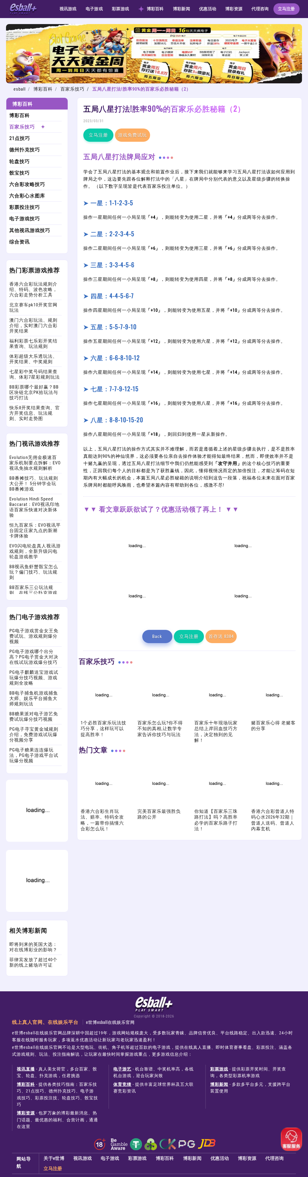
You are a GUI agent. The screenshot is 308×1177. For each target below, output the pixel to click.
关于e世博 (54, 1158)
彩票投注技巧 (24, 207)
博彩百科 (155, 8)
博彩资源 (233, 8)
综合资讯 (19, 242)
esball (20, 89)
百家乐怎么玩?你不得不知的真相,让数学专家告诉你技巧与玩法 (160, 728)
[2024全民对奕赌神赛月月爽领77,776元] (242, 567)
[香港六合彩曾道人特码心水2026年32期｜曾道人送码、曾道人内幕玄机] (273, 805)
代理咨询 (260, 8)
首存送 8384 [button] (221, 636)
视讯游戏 (68, 8)
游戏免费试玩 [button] (132, 135)
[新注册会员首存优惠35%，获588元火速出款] (242, 617)
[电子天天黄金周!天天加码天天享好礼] (154, 82)
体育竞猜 (122, 1084)
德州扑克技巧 (24, 150)
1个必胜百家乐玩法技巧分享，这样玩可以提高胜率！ (103, 728)
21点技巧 (19, 138)
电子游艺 (122, 1069)
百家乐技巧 (72, 89)
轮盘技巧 (19, 161)
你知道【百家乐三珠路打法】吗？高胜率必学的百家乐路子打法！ (216, 820)
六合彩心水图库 (27, 196)
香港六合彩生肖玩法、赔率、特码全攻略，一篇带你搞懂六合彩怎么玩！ (102, 820)
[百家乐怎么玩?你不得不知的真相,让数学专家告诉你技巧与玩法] (160, 716)
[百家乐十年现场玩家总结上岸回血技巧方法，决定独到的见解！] (216, 716)
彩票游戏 (120, 8)
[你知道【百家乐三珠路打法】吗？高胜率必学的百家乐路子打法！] (216, 805)
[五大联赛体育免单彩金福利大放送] (37, 840)
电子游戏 (94, 8)
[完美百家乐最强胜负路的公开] (160, 805)
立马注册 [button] (98, 135)
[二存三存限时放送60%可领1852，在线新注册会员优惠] (136, 617)
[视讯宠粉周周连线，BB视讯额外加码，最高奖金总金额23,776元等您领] (136, 567)
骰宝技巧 (19, 173)
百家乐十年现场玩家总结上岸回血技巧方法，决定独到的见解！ (216, 731)
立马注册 (286, 8)
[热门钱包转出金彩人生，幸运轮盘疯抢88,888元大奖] (37, 910)
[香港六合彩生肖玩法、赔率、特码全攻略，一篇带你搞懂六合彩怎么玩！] (103, 805)
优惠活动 (207, 8)
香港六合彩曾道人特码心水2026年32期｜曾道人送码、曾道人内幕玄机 (272, 820)
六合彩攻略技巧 (27, 184)
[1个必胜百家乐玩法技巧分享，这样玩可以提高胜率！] (103, 716)
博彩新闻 (181, 8)
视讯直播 (26, 1069)
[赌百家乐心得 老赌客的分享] (273, 716)
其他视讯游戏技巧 (29, 230)
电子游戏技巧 (24, 218)
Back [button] (157, 636)
